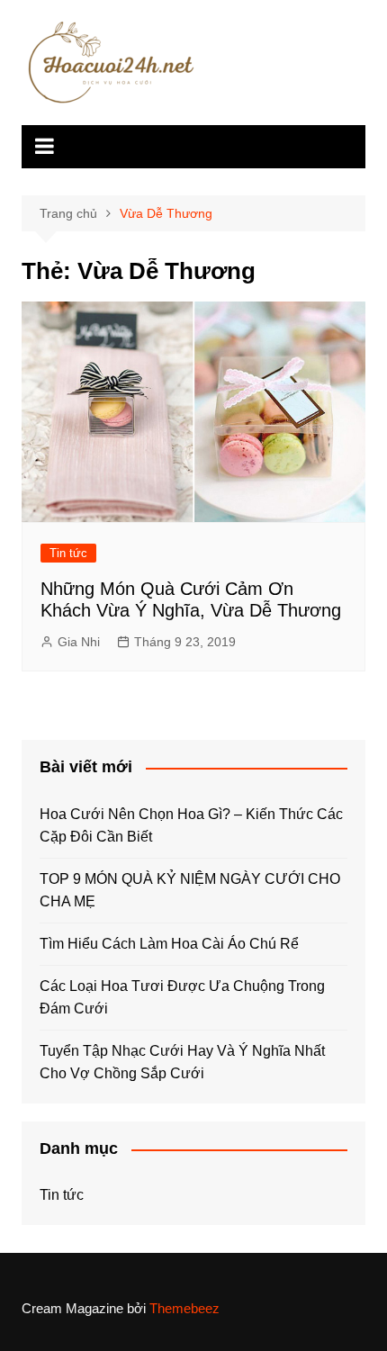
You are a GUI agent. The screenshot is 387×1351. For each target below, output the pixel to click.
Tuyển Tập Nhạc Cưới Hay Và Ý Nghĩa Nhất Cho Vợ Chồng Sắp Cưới (182, 1062)
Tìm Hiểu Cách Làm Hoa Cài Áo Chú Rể (169, 943)
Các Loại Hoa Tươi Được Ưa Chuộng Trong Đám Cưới (182, 997)
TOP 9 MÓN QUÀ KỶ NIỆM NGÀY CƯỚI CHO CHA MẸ (190, 890)
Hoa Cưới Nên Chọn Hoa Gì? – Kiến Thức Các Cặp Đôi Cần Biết (191, 825)
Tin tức (68, 553)
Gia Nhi (79, 642)
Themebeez (184, 1308)
